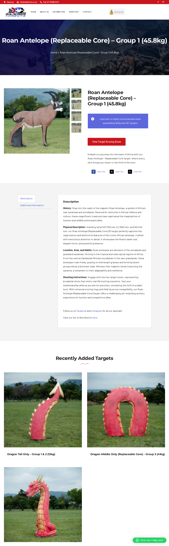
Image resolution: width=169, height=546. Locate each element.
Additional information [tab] (32, 205)
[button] (149, 540)
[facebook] (158, 2)
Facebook (81, 310)
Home (53, 52)
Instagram (96, 310)
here (95, 317)
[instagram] (163, 2)
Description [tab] (26, 198)
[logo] (15, 6)
